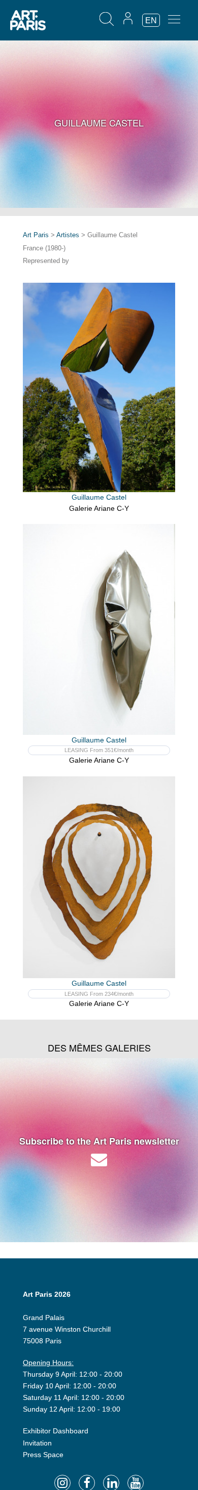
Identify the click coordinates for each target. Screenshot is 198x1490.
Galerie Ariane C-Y (99, 508)
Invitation (37, 1443)
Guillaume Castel (99, 497)
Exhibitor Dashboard (55, 1431)
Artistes (67, 235)
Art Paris (36, 235)
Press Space (43, 1455)
